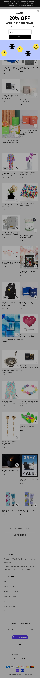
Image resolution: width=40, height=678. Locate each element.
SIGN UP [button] (20, 37)
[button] (38, 11)
